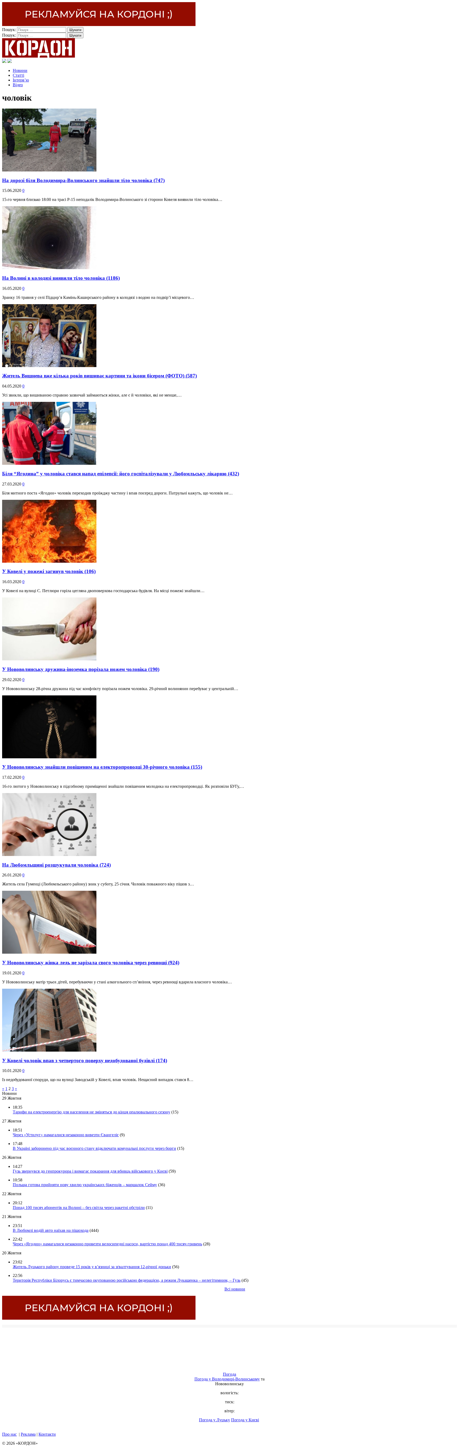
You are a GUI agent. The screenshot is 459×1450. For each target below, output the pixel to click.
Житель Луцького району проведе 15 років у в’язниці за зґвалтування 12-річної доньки (92, 1266)
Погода (229, 1374)
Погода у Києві (245, 1420)
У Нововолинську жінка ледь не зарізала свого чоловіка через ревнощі (90, 962)
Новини (20, 70)
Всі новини (234, 1289)
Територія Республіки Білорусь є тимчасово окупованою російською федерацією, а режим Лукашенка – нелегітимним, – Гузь (126, 1280)
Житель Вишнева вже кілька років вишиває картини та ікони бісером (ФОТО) (99, 375)
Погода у (227, 1379)
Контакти (47, 1434)
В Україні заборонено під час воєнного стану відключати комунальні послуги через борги (94, 1148)
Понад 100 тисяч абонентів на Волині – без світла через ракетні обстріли (79, 1207)
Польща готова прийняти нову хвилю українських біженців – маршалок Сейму (85, 1184)
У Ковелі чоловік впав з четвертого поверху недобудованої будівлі (84, 1060)
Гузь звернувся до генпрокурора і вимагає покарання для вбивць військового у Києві (90, 1171)
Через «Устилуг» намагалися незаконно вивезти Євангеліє (66, 1135)
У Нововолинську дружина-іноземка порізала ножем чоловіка (80, 669)
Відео (18, 85)
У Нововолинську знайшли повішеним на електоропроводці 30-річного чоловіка (102, 767)
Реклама (28, 1434)
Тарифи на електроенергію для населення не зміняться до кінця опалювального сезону (91, 1112)
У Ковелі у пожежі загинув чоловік (49, 571)
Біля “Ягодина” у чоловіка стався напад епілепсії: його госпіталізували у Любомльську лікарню (120, 473)
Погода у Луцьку (214, 1420)
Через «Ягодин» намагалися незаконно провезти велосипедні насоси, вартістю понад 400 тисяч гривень (107, 1244)
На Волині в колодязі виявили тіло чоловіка (61, 278)
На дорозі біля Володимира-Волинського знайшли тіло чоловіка (83, 180)
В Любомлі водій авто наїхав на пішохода (50, 1230)
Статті (18, 75)
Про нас (9, 1434)
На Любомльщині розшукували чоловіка (56, 865)
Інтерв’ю (21, 80)
